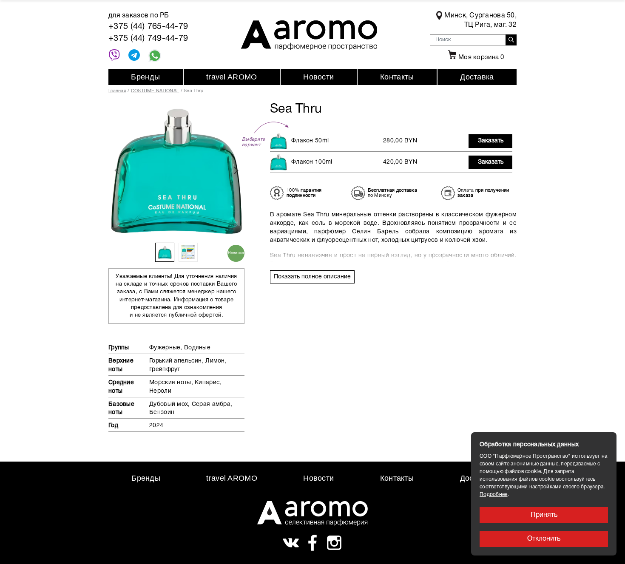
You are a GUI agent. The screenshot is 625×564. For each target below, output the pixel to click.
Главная (117, 91)
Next (235, 170)
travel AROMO (231, 77)
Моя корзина (481, 57)
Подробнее (494, 494)
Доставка (477, 77)
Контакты (397, 77)
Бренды (145, 77)
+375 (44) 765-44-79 (148, 27)
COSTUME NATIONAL (155, 91)
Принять (544, 515)
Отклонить (543, 539)
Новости (318, 77)
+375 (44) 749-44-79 (148, 39)
